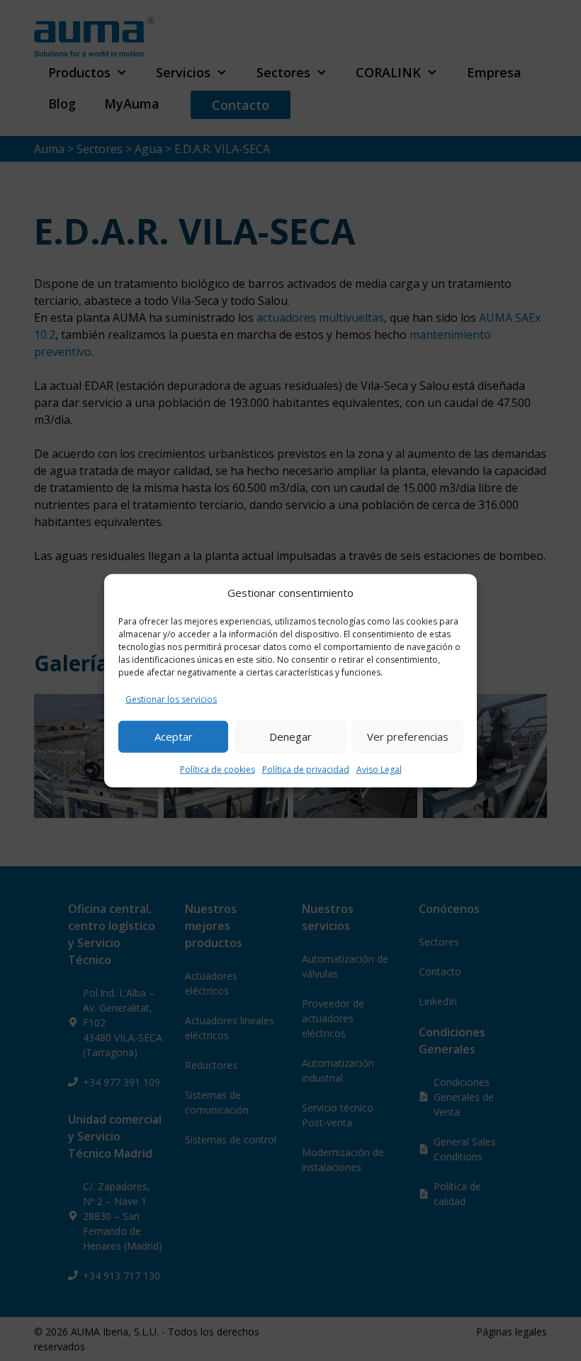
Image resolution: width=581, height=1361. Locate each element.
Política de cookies (217, 769)
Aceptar (173, 736)
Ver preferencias (408, 736)
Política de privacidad (305, 769)
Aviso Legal (379, 769)
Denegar (290, 736)
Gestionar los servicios (171, 699)
